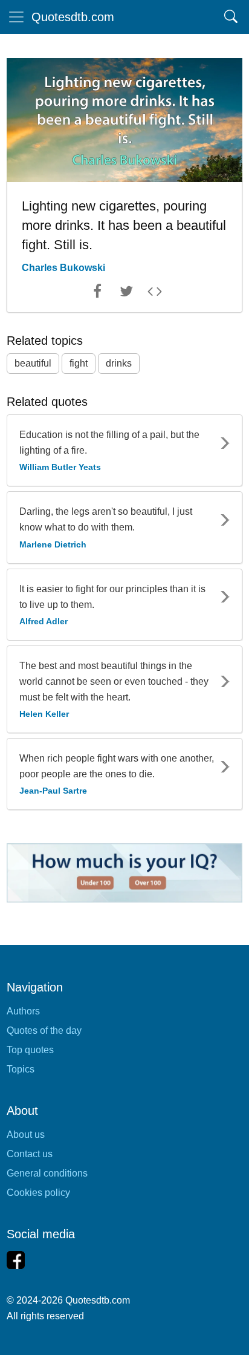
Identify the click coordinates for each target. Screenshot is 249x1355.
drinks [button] (119, 363)
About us (26, 1134)
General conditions (47, 1173)
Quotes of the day (44, 1030)
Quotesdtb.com (72, 17)
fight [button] (79, 363)
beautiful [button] (33, 363)
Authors (23, 1011)
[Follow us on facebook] (16, 1260)
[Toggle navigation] (16, 16)
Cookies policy (38, 1192)
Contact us (30, 1154)
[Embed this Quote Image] (154, 294)
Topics (20, 1069)
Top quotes (30, 1050)
